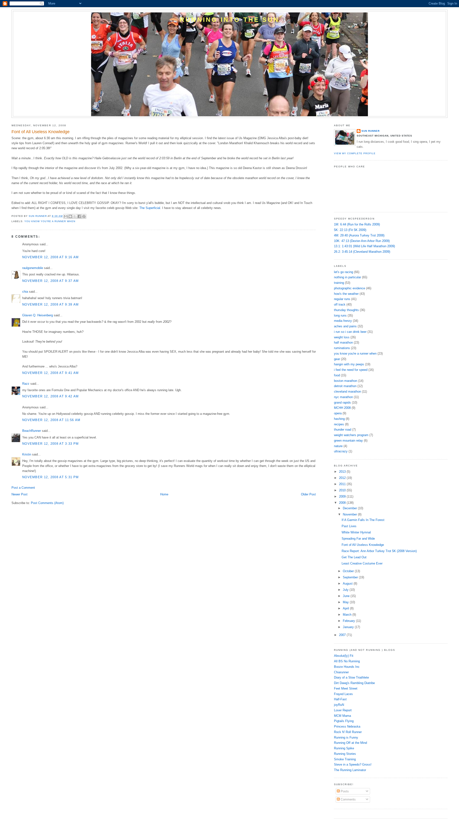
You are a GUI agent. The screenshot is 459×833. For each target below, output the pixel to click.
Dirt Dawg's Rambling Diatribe (354, 683)
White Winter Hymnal (356, 532)
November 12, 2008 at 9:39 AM (50, 304)
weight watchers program (351, 435)
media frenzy (343, 321)
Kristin (26, 454)
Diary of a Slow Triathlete (351, 677)
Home (164, 494)
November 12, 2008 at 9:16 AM (50, 257)
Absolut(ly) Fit (343, 656)
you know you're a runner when (49, 221)
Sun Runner (370, 131)
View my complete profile (355, 153)
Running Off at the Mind (350, 743)
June (346, 596)
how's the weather (346, 294)
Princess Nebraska (347, 726)
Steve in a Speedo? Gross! (353, 764)
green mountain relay (348, 440)
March (347, 614)
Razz (25, 383)
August (348, 583)
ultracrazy (341, 451)
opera (338, 413)
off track (339, 304)
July (346, 590)
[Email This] (65, 216)
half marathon (343, 342)
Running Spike (344, 748)
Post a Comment (23, 487)
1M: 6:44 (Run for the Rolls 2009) (357, 224)
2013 (343, 471)
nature (338, 446)
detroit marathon (345, 386)
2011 (343, 484)
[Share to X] (74, 216)
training (339, 283)
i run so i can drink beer (350, 332)
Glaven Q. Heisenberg (37, 315)
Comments (348, 799)
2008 (343, 502)
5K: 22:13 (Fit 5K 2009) (350, 230)
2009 (343, 496)
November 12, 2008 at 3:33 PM (50, 443)
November (350, 514)
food (337, 375)
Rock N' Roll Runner (348, 732)
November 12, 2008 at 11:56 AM (51, 420)
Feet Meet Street (345, 688)
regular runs (342, 299)
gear (337, 359)
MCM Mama (342, 716)
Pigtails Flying (344, 721)
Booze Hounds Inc (347, 667)
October (349, 571)
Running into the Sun (229, 19)
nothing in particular (347, 277)
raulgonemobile (32, 268)
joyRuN (339, 705)
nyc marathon (343, 397)
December (350, 508)
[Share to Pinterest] (84, 216)
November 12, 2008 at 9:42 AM (50, 396)
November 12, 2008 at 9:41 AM (50, 373)
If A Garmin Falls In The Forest (363, 520)
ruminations (342, 348)
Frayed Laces (343, 694)
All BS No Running (347, 661)
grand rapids (342, 402)
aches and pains (345, 326)
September (351, 577)
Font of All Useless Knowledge (363, 545)
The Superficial (149, 208)
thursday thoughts (346, 310)
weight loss (342, 337)
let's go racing (343, 272)
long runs (340, 315)
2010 (343, 490)
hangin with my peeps (349, 364)
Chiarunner (341, 672)
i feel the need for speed (350, 370)
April (346, 608)
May (346, 602)
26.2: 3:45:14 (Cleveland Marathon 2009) (362, 251)
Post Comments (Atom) (47, 503)
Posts (344, 791)
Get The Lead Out (354, 557)
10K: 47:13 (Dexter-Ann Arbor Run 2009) (362, 241)
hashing (339, 419)
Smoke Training (345, 759)
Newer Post (19, 494)
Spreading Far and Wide (358, 538)
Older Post (308, 494)
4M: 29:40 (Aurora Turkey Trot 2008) (359, 235)
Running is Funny (346, 737)
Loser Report (343, 710)
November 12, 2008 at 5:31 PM (50, 477)
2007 (343, 635)
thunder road (342, 429)
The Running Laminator (350, 770)
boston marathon (345, 381)
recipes (339, 424)
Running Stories (345, 754)
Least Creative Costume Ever (362, 563)
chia (25, 291)
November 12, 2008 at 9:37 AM (50, 281)
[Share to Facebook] (79, 216)
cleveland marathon (347, 391)
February (349, 621)
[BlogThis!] (70, 216)
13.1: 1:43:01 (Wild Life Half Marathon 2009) (364, 246)
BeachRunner (31, 431)
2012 (343, 478)
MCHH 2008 (342, 408)
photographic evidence (349, 288)
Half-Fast (340, 699)
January (349, 627)
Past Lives (349, 526)
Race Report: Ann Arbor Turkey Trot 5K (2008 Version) (379, 551)
